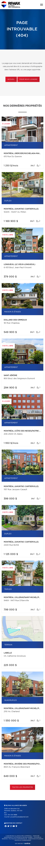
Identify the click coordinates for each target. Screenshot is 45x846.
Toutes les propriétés (22, 787)
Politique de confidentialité (18, 838)
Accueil (11, 79)
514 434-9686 (12, 815)
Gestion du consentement (23, 840)
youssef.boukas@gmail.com (19, 817)
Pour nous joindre (28, 79)
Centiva (26, 843)
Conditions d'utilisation (35, 838)
